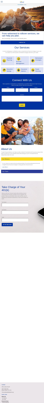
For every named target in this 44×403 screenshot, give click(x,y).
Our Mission (6, 159)
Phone (36, 87)
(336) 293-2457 (7, 386)
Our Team (5, 171)
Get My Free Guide (7, 224)
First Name (4, 202)
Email (22, 87)
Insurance (24, 69)
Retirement (38, 58)
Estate (37, 69)
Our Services (22, 47)
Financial (9, 58)
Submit (22, 105)
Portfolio (18, 61)
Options (23, 71)
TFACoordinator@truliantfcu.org (8, 392)
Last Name (4, 209)
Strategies (38, 60)
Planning (9, 60)
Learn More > (5, 167)
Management (20, 63)
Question (22, 94)
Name (8, 87)
